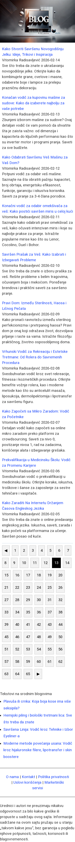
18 (39, 575)
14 (67, 563)
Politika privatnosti (53, 777)
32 (60, 600)
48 (39, 637)
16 (17, 575)
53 (28, 649)
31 (50, 600)
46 (17, 637)
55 (50, 649)
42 (39, 624)
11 (35, 563)
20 (60, 575)
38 (60, 612)
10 (24, 563)
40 (17, 624)
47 (28, 637)
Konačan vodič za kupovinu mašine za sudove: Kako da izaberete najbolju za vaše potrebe (33, 103)
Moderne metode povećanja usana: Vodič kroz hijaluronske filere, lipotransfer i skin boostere (37, 750)
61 (50, 661)
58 (17, 661)
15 (6, 575)
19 (50, 575)
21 (6, 587)
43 (50, 624)
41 (28, 624)
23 (28, 587)
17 (28, 575)
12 (46, 563)
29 (28, 600)
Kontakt (28, 777)
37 (50, 612)
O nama (12, 777)
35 (28, 612)
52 (17, 649)
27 (6, 600)
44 (60, 624)
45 (6, 637)
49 (50, 637)
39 (6, 624)
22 (17, 587)
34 (17, 612)
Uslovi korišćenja (27, 782)
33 (6, 612)
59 (28, 661)
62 (60, 661)
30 (39, 600)
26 (60, 587)
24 (39, 587)
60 (39, 661)
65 (28, 674)
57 (6, 661)
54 (39, 649)
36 (39, 612)
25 (50, 587)
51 (6, 649)
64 (17, 674)
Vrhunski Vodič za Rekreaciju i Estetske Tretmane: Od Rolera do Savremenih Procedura (35, 357)
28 (17, 600)
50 (60, 637)
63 (6, 674)
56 (60, 649)
